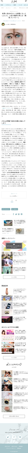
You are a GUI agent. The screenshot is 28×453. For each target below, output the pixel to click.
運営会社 (19, 448)
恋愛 (2, 5)
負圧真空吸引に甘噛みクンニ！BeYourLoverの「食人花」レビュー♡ (21, 408)
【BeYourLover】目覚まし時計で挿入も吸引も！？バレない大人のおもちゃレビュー (21, 401)
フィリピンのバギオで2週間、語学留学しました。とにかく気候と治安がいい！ (19, 318)
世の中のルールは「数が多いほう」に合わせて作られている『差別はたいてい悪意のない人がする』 (19, 269)
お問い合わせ (14, 446)
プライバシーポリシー (11, 448)
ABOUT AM (7, 446)
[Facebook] (13, 214)
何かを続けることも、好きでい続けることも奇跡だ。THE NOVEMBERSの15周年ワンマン (19, 305)
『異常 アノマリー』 (7, 108)
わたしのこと (8, 7)
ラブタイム (8, 5)
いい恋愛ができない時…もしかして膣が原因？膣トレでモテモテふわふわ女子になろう (21, 394)
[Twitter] (16, 214)
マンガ (20, 5)
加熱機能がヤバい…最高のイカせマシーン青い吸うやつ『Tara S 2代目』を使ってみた (21, 380)
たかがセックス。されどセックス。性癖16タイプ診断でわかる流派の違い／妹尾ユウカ (21, 387)
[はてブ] (19, 214)
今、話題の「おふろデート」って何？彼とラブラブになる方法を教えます (21, 373)
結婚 (15, 5)
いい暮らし (15, 7)
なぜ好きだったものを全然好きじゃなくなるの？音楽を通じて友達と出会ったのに (19, 311)
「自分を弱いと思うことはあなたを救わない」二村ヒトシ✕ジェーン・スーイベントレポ (19, 297)
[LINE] (21, 214)
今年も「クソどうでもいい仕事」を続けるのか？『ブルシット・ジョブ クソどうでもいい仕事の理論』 (19, 262)
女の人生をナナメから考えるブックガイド (12, 20)
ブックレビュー (6, 209)
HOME (2, 7)
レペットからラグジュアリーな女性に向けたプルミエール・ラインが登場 (19, 290)
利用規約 (21, 446)
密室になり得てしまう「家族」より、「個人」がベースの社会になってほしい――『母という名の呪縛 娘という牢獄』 (19, 254)
